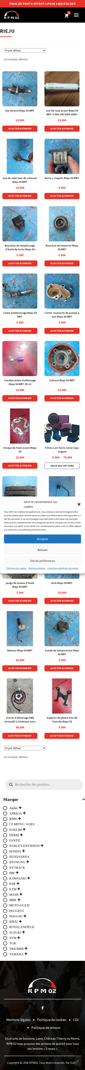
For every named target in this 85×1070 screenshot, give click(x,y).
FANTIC (15, 840)
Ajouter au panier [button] (19, 128)
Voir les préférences (42, 560)
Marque (10, 799)
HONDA (15, 851)
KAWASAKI (17, 878)
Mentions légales (36, 568)
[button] (79, 504)
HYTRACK (17, 867)
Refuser (43, 550)
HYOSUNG (17, 862)
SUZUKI (15, 932)
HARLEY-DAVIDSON (24, 846)
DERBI (14, 835)
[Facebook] (42, 1008)
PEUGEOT (16, 911)
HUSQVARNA (19, 856)
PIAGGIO (16, 916)
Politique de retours (45, 1028)
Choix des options (62, 465)
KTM (12, 889)
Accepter (42, 539)
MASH (14, 894)
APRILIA (15, 813)
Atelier (13, 808)
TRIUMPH (16, 949)
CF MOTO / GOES (21, 824)
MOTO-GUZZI (19, 905)
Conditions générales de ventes (62, 568)
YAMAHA (16, 954)
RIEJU (13, 921)
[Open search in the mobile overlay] (44, 784)
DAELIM (15, 829)
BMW (13, 819)
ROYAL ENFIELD (21, 927)
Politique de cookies (16, 568)
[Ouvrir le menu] (76, 15)
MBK (13, 900)
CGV (76, 1020)
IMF (12, 873)
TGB (12, 943)
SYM (12, 938)
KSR (12, 883)
